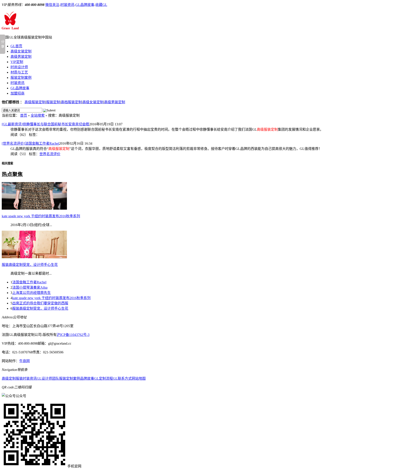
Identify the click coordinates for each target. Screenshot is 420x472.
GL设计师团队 (48, 378)
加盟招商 (17, 93)
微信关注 (52, 5)
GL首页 (16, 46)
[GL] (10, 27)
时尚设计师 (19, 67)
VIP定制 (16, 62)
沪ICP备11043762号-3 (73, 335)
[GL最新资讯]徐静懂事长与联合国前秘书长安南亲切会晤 (45, 124)
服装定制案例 (21, 77)
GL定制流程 (103, 378)
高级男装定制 (21, 56)
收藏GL (101, 5)
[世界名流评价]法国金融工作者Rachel (30, 143)
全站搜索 (38, 115)
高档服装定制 (71, 102)
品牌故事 (87, 378)
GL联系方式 (122, 378)
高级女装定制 (21, 51)
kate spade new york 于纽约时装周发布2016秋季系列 (51, 298)
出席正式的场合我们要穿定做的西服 (40, 303)
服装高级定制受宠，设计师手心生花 (40, 308)
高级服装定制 (35, 102)
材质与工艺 (19, 72)
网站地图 (139, 378)
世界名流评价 (49, 154)
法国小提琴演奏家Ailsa (29, 287)
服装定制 (53, 102)
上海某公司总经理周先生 (31, 293)
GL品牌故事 (84, 5)
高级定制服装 (12, 378)
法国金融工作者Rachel (29, 282)
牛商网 (24, 361)
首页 (23, 115)
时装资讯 (67, 5)
